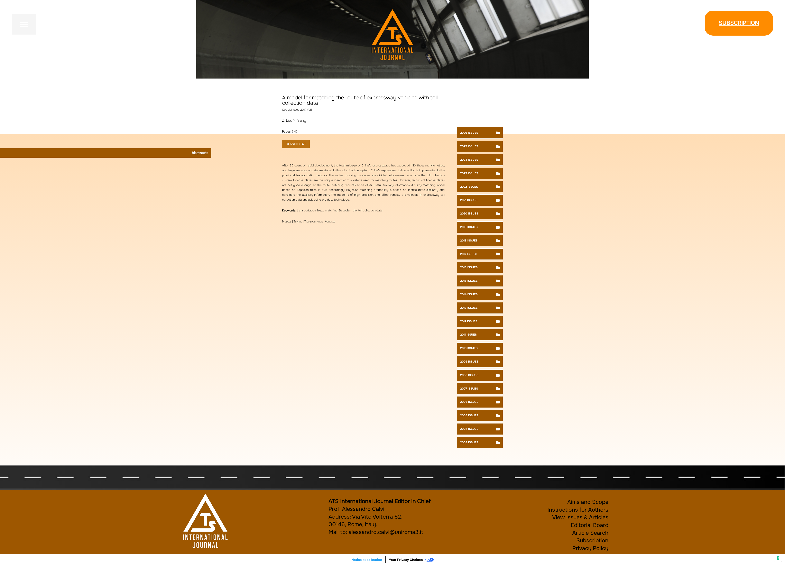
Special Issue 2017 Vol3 (297, 109)
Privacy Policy (590, 548)
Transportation (313, 221)
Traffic (298, 221)
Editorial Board (589, 525)
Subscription (739, 22)
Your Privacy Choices (406, 560)
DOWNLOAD (296, 144)
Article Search (590, 532)
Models (286, 221)
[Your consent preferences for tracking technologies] (778, 558)
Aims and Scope (587, 502)
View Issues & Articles (580, 517)
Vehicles (330, 221)
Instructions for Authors (577, 509)
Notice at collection (366, 560)
